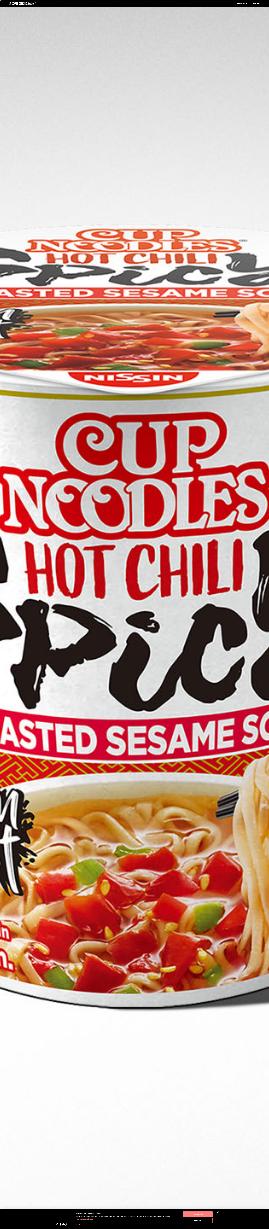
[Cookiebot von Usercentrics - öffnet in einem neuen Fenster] (61, 1224)
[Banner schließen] (218, 1212)
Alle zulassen (198, 1214)
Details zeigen (80, 1225)
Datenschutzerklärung (84, 1219)
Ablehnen (197, 1220)
